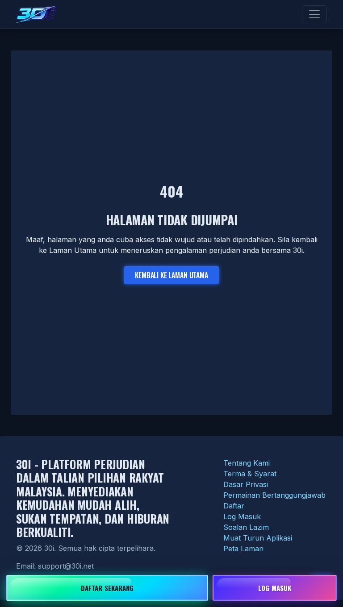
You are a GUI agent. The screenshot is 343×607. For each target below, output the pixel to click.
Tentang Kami (246, 462)
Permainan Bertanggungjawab (274, 495)
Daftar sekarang (107, 588)
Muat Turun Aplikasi (257, 537)
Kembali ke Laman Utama (171, 275)
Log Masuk (242, 516)
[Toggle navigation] (314, 14)
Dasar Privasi (245, 484)
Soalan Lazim (246, 527)
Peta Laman (243, 548)
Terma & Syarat (249, 473)
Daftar (233, 505)
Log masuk (274, 588)
